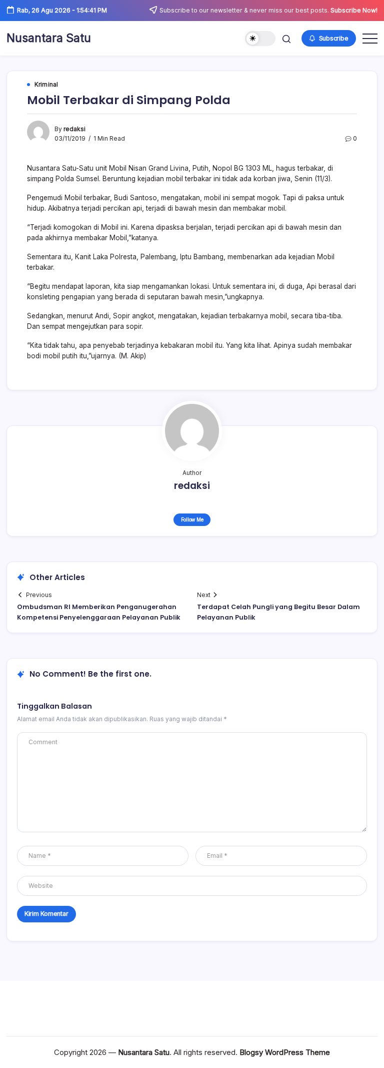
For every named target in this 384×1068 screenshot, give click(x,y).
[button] (260, 39)
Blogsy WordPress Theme (285, 1052)
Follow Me (192, 519)
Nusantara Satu (48, 38)
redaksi (75, 129)
